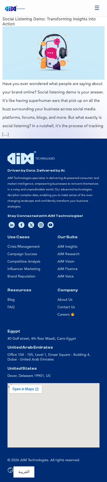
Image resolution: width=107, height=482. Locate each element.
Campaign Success (22, 254)
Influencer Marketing (23, 268)
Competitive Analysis (23, 261)
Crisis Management (23, 246)
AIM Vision (65, 261)
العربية (23, 472)
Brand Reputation (21, 276)
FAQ (11, 307)
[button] (97, 8)
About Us (64, 299)
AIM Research (68, 254)
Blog (11, 299)
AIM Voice (65, 276)
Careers (64, 314)
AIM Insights (67, 246)
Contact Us (66, 307)
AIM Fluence (67, 268)
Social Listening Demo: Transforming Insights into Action (49, 21)
